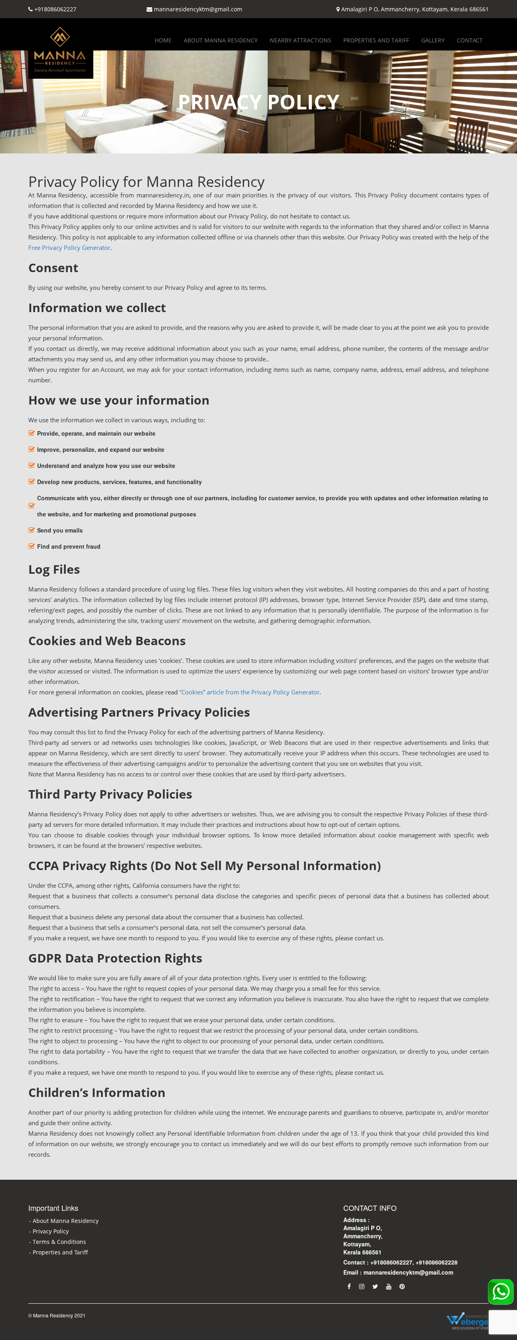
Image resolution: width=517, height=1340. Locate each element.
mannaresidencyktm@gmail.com (198, 9)
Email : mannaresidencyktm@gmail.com (398, 1272)
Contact (470, 40)
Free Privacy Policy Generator (69, 247)
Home (163, 40)
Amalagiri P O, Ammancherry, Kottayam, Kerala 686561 (415, 9)
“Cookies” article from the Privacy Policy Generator (249, 692)
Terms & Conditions (59, 1242)
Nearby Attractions (300, 40)
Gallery (433, 40)
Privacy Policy (51, 1231)
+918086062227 (55, 9)
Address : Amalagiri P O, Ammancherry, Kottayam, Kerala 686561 (362, 1236)
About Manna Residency (221, 40)
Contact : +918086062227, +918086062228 (400, 1262)
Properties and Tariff (376, 40)
